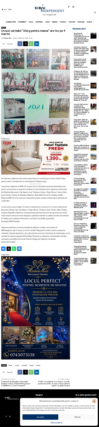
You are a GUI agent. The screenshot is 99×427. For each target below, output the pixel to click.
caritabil (24, 365)
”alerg (10, 365)
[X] (25, 43)
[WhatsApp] (31, 43)
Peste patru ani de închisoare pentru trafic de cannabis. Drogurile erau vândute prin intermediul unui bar (81, 63)
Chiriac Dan (7, 38)
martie (38, 365)
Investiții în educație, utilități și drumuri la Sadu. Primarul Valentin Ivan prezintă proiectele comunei (81, 158)
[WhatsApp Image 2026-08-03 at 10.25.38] (35, 157)
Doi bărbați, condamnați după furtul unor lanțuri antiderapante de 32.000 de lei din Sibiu (81, 87)
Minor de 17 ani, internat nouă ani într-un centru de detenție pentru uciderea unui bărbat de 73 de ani (81, 97)
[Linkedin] (36, 43)
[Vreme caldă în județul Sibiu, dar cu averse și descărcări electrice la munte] (93, 148)
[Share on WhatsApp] (14, 249)
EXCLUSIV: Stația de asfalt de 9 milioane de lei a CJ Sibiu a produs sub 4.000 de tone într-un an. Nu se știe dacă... (81, 124)
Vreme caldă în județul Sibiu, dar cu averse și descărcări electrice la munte (81, 148)
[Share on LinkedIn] (19, 249)
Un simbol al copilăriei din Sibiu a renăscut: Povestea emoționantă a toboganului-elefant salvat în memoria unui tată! (81, 193)
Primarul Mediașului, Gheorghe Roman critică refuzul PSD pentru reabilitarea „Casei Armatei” (15, 384)
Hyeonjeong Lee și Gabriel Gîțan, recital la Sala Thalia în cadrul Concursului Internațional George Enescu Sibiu (81, 215)
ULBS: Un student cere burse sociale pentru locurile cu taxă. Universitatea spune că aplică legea (54, 384)
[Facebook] (69, 7)
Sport (4, 28)
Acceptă (40, 417)
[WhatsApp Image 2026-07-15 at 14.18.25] (35, 307)
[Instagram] (73, 7)
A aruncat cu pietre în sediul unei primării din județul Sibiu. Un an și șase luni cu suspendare (81, 239)
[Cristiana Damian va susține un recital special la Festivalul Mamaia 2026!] (93, 205)
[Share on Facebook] (3, 249)
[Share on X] (9, 249)
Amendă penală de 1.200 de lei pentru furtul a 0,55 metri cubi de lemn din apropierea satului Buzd (81, 250)
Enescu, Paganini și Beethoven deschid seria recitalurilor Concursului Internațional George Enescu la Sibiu (81, 228)
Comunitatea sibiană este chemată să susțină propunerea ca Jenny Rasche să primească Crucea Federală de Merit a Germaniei (81, 169)
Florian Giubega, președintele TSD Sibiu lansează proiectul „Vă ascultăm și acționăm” (81, 182)
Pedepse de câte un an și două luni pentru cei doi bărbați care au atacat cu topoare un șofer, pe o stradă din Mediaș (81, 75)
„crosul (16, 365)
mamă (31, 365)
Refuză (77, 417)
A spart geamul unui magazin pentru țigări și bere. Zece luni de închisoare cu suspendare (81, 262)
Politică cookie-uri (56, 422)
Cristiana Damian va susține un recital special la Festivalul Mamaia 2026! (80, 205)
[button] (94, 401)
